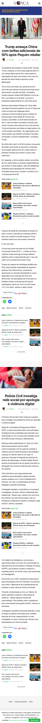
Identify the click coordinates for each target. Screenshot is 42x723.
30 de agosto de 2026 (20, 190)
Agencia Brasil (12, 308)
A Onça (11, 60)
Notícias (28, 308)
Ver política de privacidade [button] (18, 720)
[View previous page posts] (19, 223)
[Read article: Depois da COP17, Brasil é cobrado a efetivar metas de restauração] (6, 196)
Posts (31, 702)
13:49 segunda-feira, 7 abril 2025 (28, 409)
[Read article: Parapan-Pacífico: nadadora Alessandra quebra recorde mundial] (6, 216)
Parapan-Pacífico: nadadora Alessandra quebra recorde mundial (26, 215)
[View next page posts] (23, 223)
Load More (21, 352)
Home (10, 702)
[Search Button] (39, 3)
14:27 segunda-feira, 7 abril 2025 (28, 60)
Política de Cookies (21, 702)
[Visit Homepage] (21, 3)
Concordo (34, 720)
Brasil (21, 308)
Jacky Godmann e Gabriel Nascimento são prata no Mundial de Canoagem (26, 185)
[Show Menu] (3, 3)
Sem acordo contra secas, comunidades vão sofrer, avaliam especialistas (25, 205)
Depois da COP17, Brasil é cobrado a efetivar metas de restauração (26, 195)
